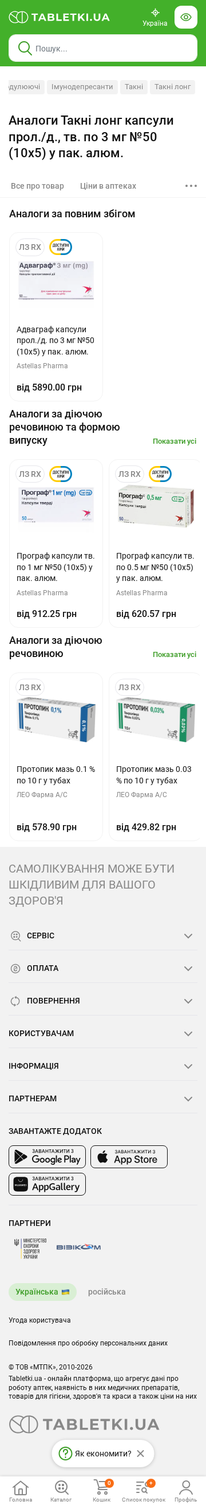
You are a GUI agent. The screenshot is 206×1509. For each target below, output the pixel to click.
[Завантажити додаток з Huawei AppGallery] (47, 1184)
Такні (134, 86)
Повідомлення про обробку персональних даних (88, 1343)
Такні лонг (172, 86)
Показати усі (174, 441)
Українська (36, 1291)
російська (107, 1291)
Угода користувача (40, 1320)
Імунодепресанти (82, 86)
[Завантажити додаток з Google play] (47, 1156)
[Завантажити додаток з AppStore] (129, 1156)
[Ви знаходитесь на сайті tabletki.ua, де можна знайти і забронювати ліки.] (59, 17)
